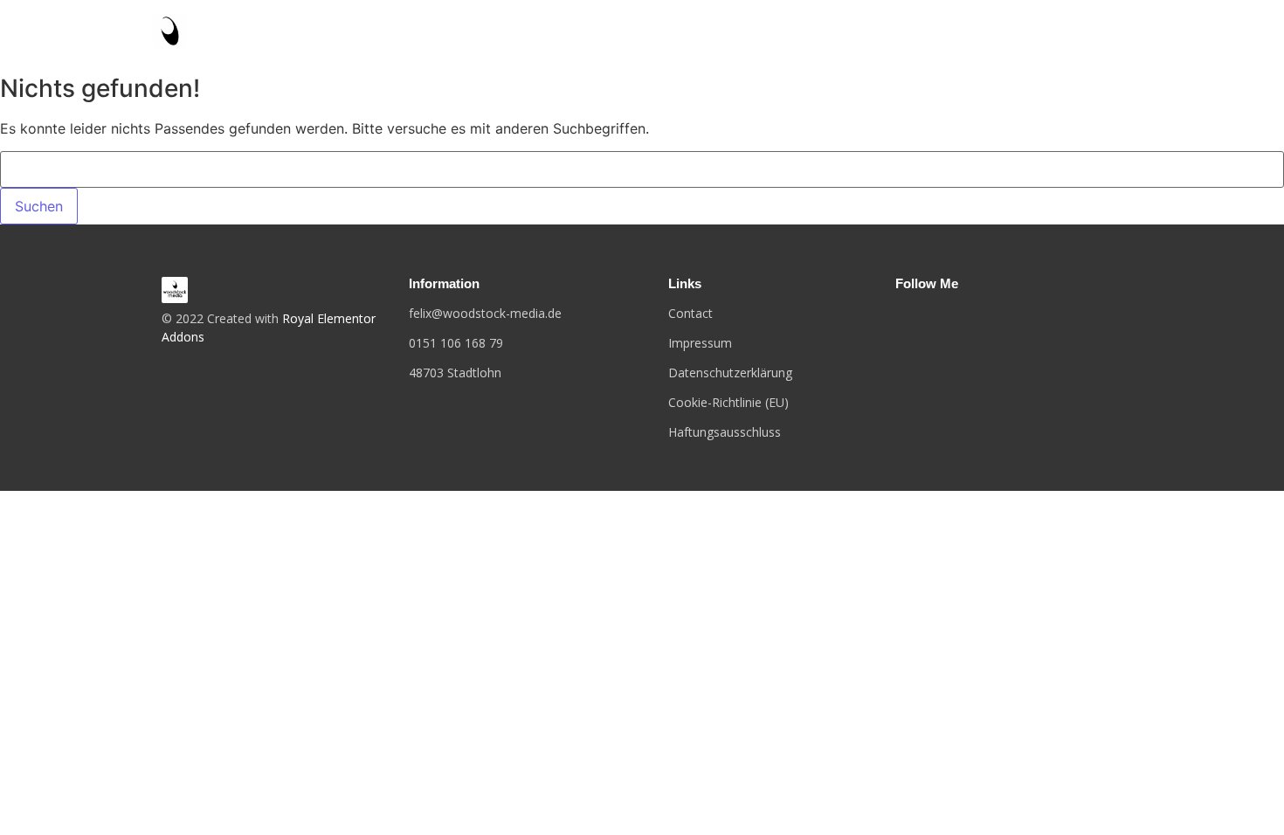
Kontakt (1100, 32)
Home (1023, 32)
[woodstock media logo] (175, 290)
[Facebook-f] (898, 318)
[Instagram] (926, 318)
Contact (690, 313)
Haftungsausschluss (724, 432)
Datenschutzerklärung (730, 372)
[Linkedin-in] (953, 318)
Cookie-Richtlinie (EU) (728, 402)
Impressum (700, 343)
